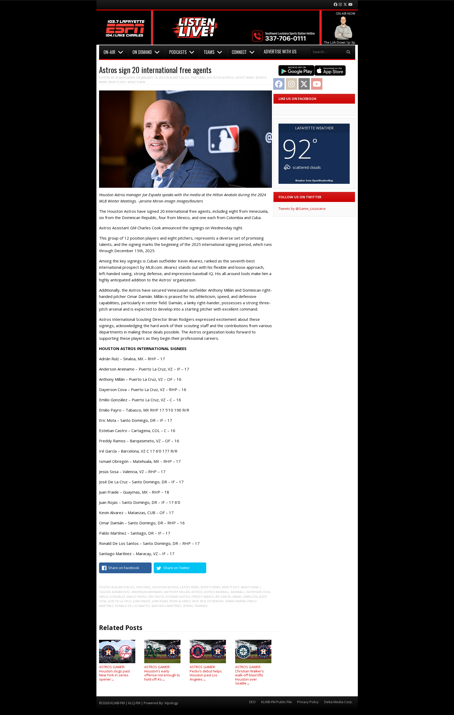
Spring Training (195, 606)
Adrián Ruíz (121, 592)
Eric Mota (156, 597)
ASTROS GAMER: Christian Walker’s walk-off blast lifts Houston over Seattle (249, 675)
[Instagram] (340, 5)
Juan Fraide (141, 601)
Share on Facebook (123, 567)
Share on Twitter (176, 567)
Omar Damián (235, 601)
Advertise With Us (280, 51)
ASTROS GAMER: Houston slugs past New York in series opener (114, 673)
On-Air (109, 52)
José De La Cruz (119, 601)
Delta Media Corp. (338, 702)
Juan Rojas (160, 601)
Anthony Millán (177, 592)
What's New (136, 82)
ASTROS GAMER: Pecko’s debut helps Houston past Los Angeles (206, 673)
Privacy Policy (308, 702)
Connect (239, 52)
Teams (209, 52)
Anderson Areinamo (147, 592)
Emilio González (112, 597)
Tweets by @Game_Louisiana (302, 208)
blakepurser (125, 77)
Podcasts (178, 52)
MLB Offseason (211, 601)
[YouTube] (350, 5)
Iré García (223, 597)
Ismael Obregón (244, 597)
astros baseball (216, 592)
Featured (198, 77)
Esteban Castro (178, 597)
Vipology (171, 703)
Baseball (238, 592)
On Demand (142, 52)
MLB (195, 601)
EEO (252, 702)
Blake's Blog (179, 77)
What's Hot (117, 82)
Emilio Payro (137, 597)
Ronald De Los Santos (132, 606)
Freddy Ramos (203, 597)
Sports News (210, 587)
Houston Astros (220, 77)
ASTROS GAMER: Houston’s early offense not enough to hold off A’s (162, 673)
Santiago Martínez (166, 606)
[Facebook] (335, 5)
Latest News (244, 77)
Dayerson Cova (258, 592)
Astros (196, 592)
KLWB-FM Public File (276, 702)
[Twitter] (345, 5)
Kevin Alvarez (180, 601)
